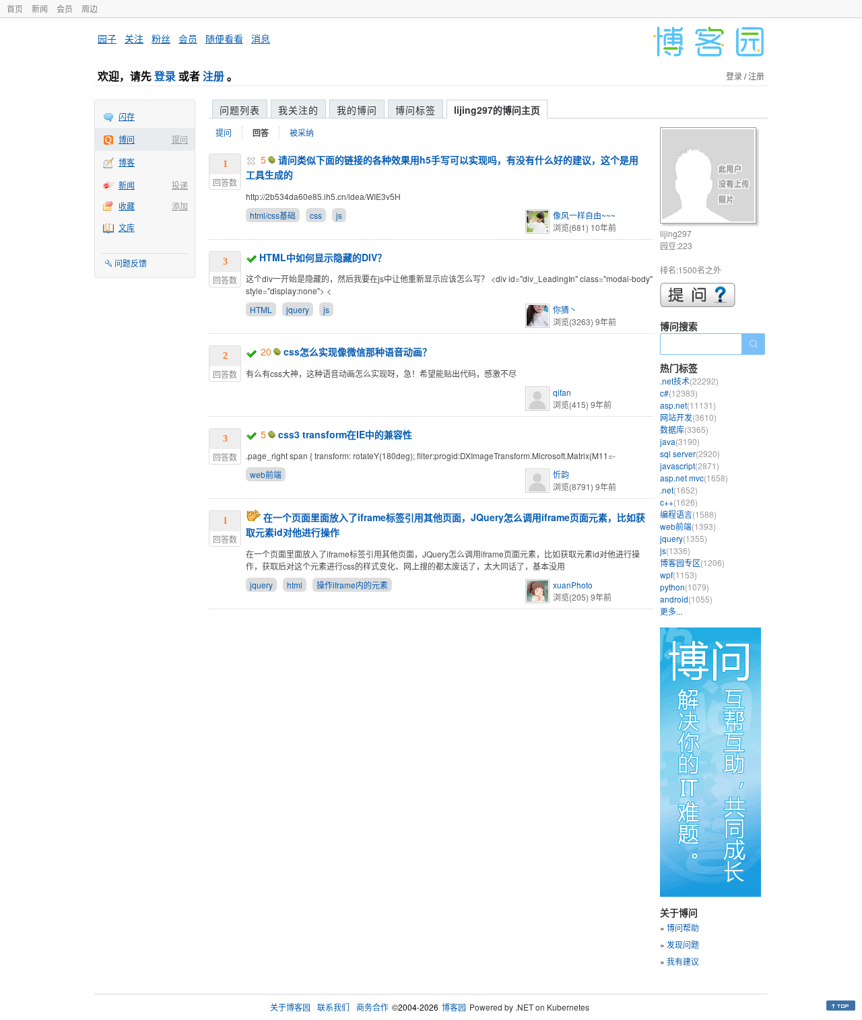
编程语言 (688, 514)
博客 (127, 162)
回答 (261, 133)
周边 (89, 8)
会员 (65, 8)
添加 (180, 205)
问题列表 (240, 109)
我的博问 (357, 109)
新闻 (40, 8)
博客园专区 (692, 562)
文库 (127, 227)
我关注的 (298, 109)
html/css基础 (273, 215)
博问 (127, 139)
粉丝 (161, 38)
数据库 (684, 429)
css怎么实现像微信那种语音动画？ (358, 351)
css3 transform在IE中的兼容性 (345, 434)
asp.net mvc (694, 477)
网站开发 (688, 417)
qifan (562, 392)
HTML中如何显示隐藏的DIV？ (323, 257)
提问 (180, 139)
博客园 (454, 1007)
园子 (107, 38)
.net (679, 490)
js (339, 215)
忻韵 (561, 474)
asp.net (688, 405)
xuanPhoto (573, 584)
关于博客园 (290, 1007)
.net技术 (689, 380)
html (294, 584)
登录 (165, 75)
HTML (261, 309)
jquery (297, 309)
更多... (671, 611)
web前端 (265, 474)
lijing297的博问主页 (497, 109)
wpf (678, 574)
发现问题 (683, 944)
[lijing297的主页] (710, 177)
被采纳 (302, 132)
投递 (180, 185)
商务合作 (372, 1007)
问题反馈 (130, 263)
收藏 (127, 205)
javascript (689, 465)
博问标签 (415, 109)
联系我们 (333, 1007)
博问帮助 (683, 927)
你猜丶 (565, 309)
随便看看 (224, 38)
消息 (260, 38)
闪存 (127, 116)
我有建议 (683, 961)
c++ (679, 502)
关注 (134, 38)
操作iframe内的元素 (352, 584)
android (686, 599)
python (684, 586)
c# (679, 393)
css (316, 215)
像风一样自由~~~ (584, 215)
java (680, 441)
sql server (690, 453)
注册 (213, 75)
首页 (15, 8)
